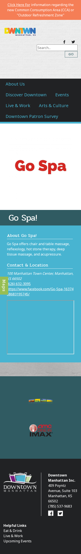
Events (62, 95)
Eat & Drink (12, 530)
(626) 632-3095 (19, 283)
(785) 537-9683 (60, 506)
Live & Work (18, 105)
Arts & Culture (53, 105)
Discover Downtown (26, 95)
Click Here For (19, 4)
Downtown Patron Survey (32, 116)
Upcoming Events (17, 541)
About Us (15, 84)
